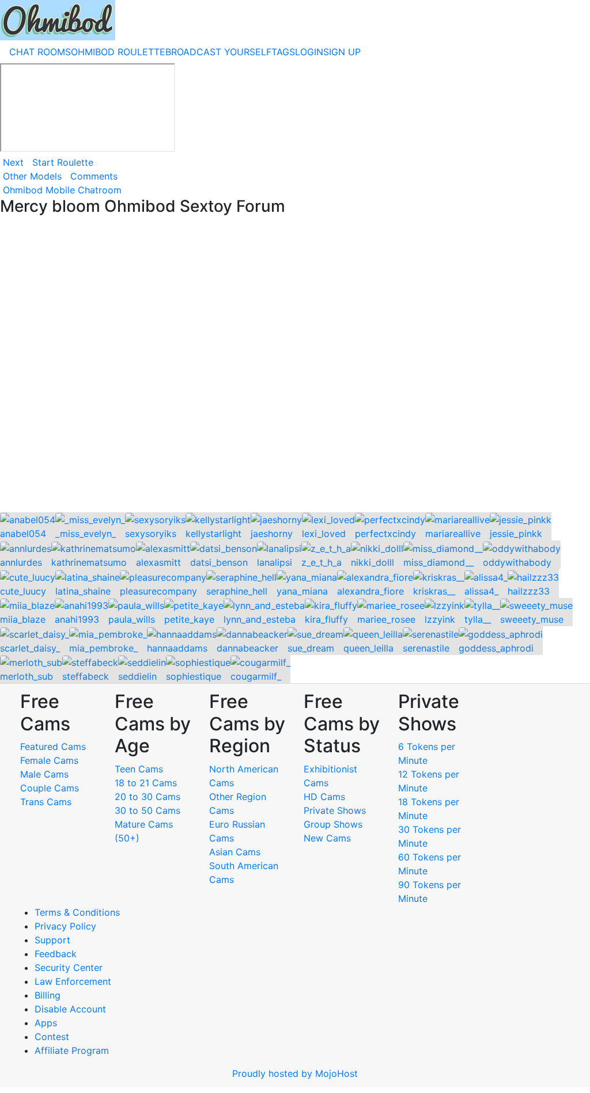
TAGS (283, 52)
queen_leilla (368, 648)
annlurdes (21, 562)
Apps (46, 1023)
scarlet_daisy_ (30, 648)
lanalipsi (274, 562)
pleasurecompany (158, 591)
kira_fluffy (326, 619)
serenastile (426, 648)
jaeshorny (272, 533)
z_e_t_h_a (321, 562)
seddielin (137, 676)
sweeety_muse (531, 619)
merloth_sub (26, 676)
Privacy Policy (65, 926)
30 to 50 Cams (147, 810)
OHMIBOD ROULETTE (118, 52)
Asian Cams (234, 852)
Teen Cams (139, 769)
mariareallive (453, 533)
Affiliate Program (73, 1050)
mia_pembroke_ (103, 648)
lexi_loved (324, 533)
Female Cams (49, 760)
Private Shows (335, 810)
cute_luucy (23, 591)
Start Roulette (62, 162)
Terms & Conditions (77, 912)
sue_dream (311, 648)
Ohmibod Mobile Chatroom (62, 190)
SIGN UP (342, 52)
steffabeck (85, 676)
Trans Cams (45, 802)
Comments (94, 176)
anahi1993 (77, 619)
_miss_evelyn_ (85, 533)
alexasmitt (158, 562)
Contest (52, 1036)
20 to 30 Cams (147, 796)
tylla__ (477, 619)
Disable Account (70, 1009)
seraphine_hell (236, 591)
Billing (47, 995)
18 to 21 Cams (146, 783)
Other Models (32, 176)
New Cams (327, 838)
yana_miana (302, 591)
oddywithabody (517, 562)
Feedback (56, 953)
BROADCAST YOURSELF (218, 52)
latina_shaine (83, 591)
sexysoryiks (150, 533)
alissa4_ (481, 591)
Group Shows (333, 824)
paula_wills (131, 619)
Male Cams (44, 774)
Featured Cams (53, 746)
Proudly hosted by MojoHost (295, 1073)
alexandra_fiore (370, 591)
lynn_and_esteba (260, 619)
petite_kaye (189, 619)
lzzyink (440, 619)
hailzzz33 (529, 591)
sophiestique (193, 676)
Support (52, 940)
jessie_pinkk (516, 533)
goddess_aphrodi (496, 648)
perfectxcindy (385, 533)
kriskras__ (434, 591)
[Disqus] (295, 365)
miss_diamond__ (438, 562)
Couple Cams (49, 788)
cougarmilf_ (255, 676)
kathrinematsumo (89, 562)
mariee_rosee (386, 619)
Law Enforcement (73, 981)
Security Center (69, 967)
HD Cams (324, 796)
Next (13, 162)
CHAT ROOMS (40, 52)
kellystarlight (213, 533)
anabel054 (23, 533)
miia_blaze (23, 619)
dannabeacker (247, 648)
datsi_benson (219, 562)
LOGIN (309, 52)
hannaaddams (177, 648)
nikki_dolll (372, 562)
